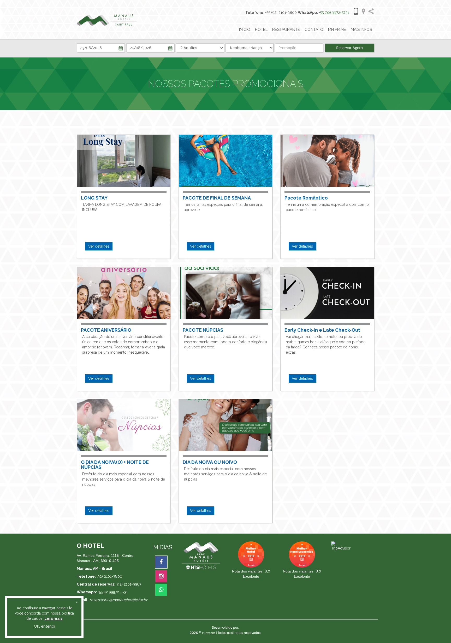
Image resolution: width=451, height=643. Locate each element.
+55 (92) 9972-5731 (334, 12)
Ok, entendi (44, 626)
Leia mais (53, 618)
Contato (314, 29)
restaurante (286, 29)
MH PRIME (337, 29)
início (244, 29)
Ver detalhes (98, 246)
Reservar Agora (349, 47)
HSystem (208, 633)
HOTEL (261, 29)
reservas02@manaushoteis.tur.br (118, 600)
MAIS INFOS (361, 29)
